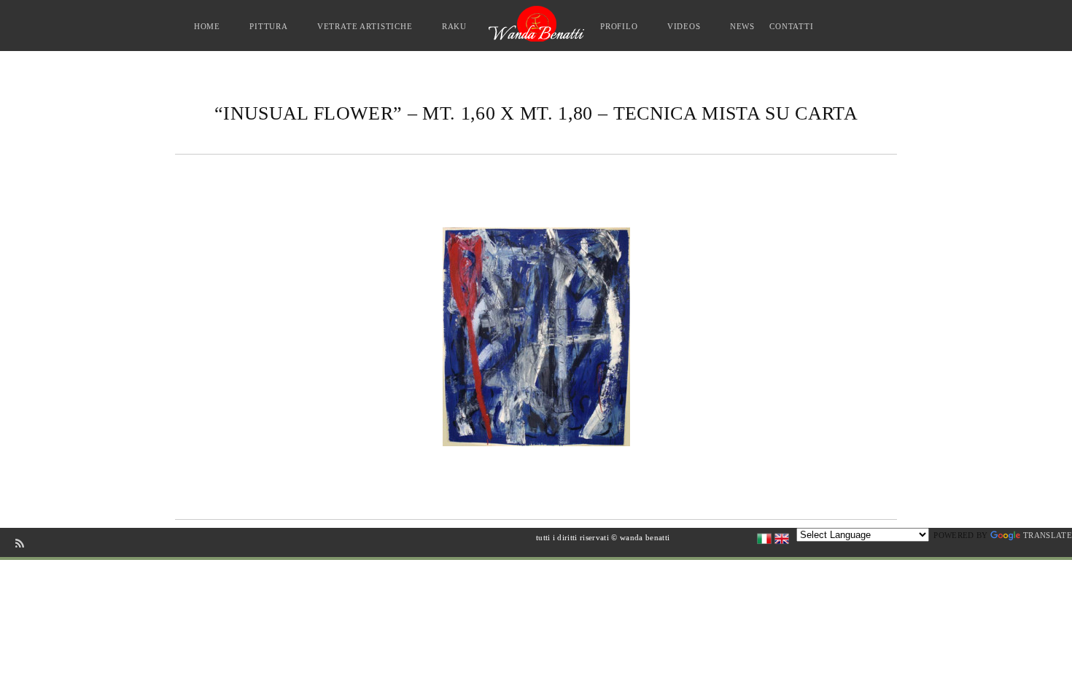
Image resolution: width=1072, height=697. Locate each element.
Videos (684, 26)
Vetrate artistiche (365, 26)
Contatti (791, 26)
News (742, 26)
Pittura (268, 26)
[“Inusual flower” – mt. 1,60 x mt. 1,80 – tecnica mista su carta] (536, 336)
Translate (1047, 535)
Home (207, 26)
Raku (454, 26)
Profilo (619, 26)
